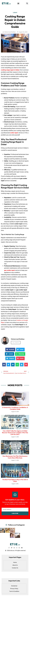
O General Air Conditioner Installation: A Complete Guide (15, 408)
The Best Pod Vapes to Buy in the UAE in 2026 (15, 480)
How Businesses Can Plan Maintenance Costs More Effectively (15, 457)
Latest (15, 12)
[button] (18, 3)
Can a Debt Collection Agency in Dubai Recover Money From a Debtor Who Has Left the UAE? (15, 432)
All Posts (16, 342)
